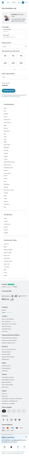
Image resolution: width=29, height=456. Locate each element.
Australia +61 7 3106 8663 (8, 403)
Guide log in (5, 370)
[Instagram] (11, 419)
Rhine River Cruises (8, 190)
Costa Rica (6, 204)
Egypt (5, 125)
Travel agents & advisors (8, 377)
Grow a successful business (8, 349)
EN (4, 411)
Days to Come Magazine (8, 319)
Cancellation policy (6, 329)
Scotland (6, 192)
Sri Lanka (6, 150)
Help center (5, 396)
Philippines (6, 147)
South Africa (7, 131)
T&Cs (9, 96)
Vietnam (6, 156)
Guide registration (6, 368)
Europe (5, 116)
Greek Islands (7, 173)
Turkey (5, 198)
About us (4, 310)
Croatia (5, 159)
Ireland (5, 178)
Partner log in (5, 387)
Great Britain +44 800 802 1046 (9, 401)
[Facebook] (3, 419)
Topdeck (6, 229)
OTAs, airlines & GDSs (7, 384)
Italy (5, 181)
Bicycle (5, 246)
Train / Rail (6, 266)
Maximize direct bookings (8, 356)
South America (7, 122)
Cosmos (6, 221)
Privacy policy (16, 96)
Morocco (6, 128)
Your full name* (7, 29)
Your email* (6, 35)
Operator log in (5, 359)
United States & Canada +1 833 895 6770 (12, 398)
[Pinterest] (15, 419)
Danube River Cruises (9, 162)
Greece (5, 170)
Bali (4, 134)
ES (14, 411)
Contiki (5, 218)
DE (9, 411)
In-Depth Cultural (8, 261)
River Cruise (7, 255)
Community (4, 331)
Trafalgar (6, 232)
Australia (6, 113)
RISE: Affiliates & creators (8, 379)
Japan (5, 141)
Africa (5, 108)
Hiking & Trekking (8, 249)
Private (5, 275)
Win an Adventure (9, 321)
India (5, 139)
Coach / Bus (7, 264)
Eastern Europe (7, 164)
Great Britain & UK (8, 167)
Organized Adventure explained (9, 338)
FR (19, 411)
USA (5, 207)
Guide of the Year (6, 365)
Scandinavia (7, 184)
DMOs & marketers (6, 382)
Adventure (6, 244)
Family (5, 272)
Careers (7, 312)
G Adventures (7, 224)
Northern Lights (7, 252)
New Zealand (7, 144)
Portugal (6, 187)
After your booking (6, 326)
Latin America (7, 119)
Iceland (5, 175)
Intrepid (5, 227)
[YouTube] (19, 419)
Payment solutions (6, 351)
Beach (5, 269)
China (5, 136)
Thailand (6, 153)
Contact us (4, 393)
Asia (5, 111)
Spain (5, 195)
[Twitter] (7, 419)
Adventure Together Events (8, 342)
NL (24, 411)
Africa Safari (7, 258)
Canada (6, 201)
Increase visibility (6, 354)
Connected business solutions (9, 340)
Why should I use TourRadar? (9, 324)
